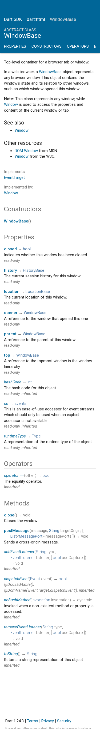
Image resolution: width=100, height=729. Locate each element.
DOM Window (26, 150)
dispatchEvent (16, 578)
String (54, 530)
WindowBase (50, 71)
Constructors (46, 46)
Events (20, 403)
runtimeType (15, 436)
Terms (32, 721)
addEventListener (19, 551)
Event (35, 578)
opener (11, 312)
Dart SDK (13, 19)
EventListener (22, 557)
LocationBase (38, 291)
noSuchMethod (17, 600)
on (6, 403)
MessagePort (30, 536)
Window (11, 104)
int (29, 382)
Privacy (47, 721)
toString (11, 653)
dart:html (36, 19)
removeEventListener (22, 627)
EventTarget (14, 177)
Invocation (41, 600)
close (9, 515)
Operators (78, 46)
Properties (15, 46)
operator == (14, 475)
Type (36, 436)
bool (27, 249)
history (10, 270)
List (13, 536)
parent (10, 333)
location (11, 291)
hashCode (12, 382)
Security (64, 721)
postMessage (17, 530)
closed (10, 249)
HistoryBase (33, 270)
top (7, 355)
